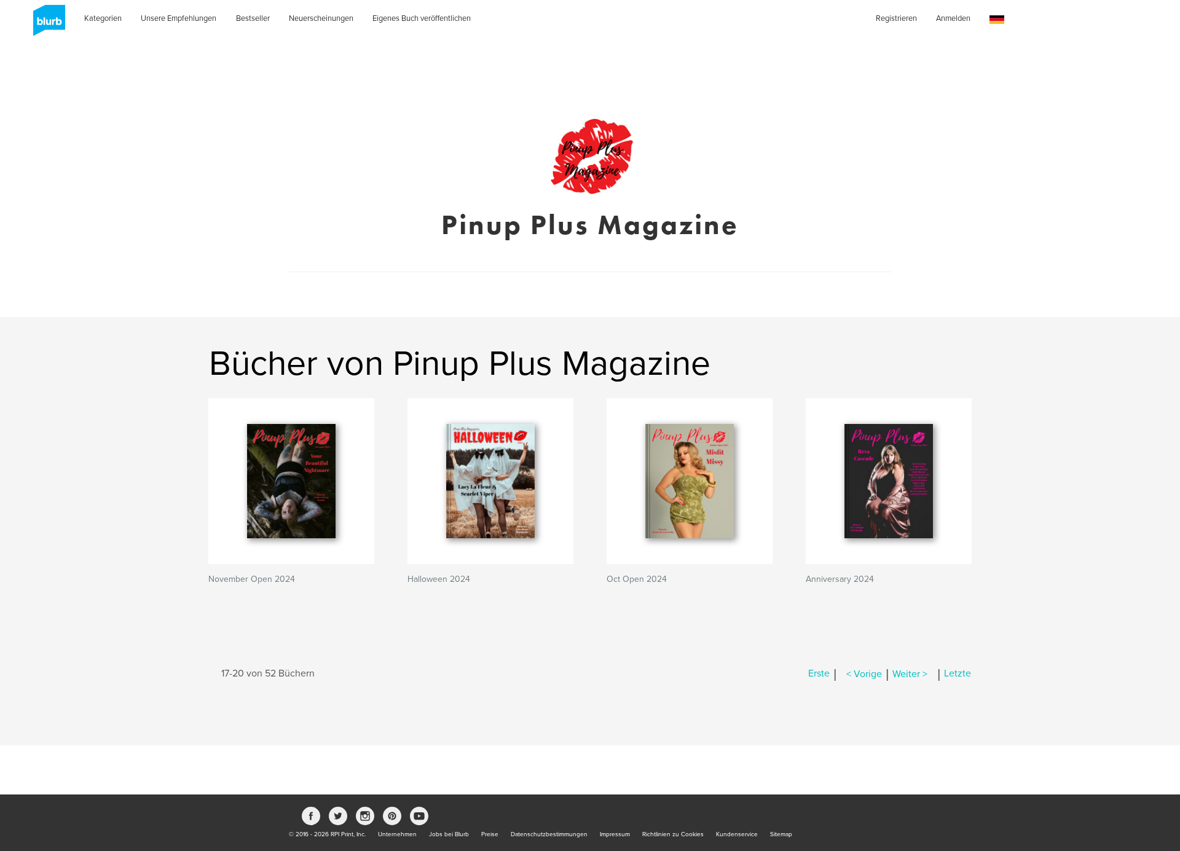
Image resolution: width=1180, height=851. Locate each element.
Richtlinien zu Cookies (673, 834)
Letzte (957, 674)
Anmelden (953, 18)
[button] (996, 20)
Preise (489, 834)
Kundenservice (737, 834)
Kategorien (103, 18)
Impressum (615, 834)
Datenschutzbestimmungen (549, 834)
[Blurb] (45, 24)
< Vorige (864, 674)
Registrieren (896, 18)
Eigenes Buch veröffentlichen (421, 18)
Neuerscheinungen (321, 18)
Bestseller (253, 18)
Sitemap (781, 834)
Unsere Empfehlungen (178, 18)
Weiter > (909, 674)
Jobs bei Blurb (449, 834)
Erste (819, 674)
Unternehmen (397, 834)
